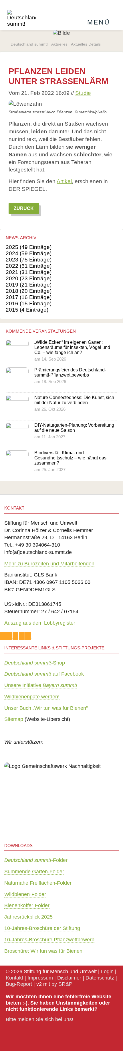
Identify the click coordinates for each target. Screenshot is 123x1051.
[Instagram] (22, 636)
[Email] (3, 636)
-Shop (34, 663)
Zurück (24, 208)
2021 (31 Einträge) (28, 272)
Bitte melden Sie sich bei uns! (39, 1019)
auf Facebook (44, 674)
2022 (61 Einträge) (28, 266)
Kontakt (14, 978)
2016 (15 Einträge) (28, 303)
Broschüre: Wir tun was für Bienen (43, 951)
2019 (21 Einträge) (28, 285)
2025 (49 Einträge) (28, 247)
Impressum (40, 978)
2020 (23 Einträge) (28, 278)
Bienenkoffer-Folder (26, 905)
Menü (98, 22)
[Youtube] (28, 636)
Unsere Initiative (40, 685)
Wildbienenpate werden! (31, 697)
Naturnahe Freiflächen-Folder (38, 883)
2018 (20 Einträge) (28, 291)
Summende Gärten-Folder (34, 871)
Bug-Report (19, 984)
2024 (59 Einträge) (28, 253)
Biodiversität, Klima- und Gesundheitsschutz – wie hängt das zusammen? (70, 457)
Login (107, 971)
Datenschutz (100, 978)
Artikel (64, 181)
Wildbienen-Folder (25, 894)
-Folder (36, 860)
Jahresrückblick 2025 (28, 917)
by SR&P (61, 984)
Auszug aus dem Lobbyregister (39, 623)
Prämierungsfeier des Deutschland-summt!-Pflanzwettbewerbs (70, 372)
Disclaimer (69, 978)
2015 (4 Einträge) (27, 310)
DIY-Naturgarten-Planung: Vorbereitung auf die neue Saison (74, 428)
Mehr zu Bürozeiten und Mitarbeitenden (49, 564)
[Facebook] (16, 636)
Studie (83, 93)
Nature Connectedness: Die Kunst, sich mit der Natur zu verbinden (74, 400)
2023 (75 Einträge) (28, 260)
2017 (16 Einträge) (28, 297)
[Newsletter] (9, 636)
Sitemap (13, 719)
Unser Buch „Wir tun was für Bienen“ (46, 708)
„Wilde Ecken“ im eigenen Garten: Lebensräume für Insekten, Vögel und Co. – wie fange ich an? (72, 347)
